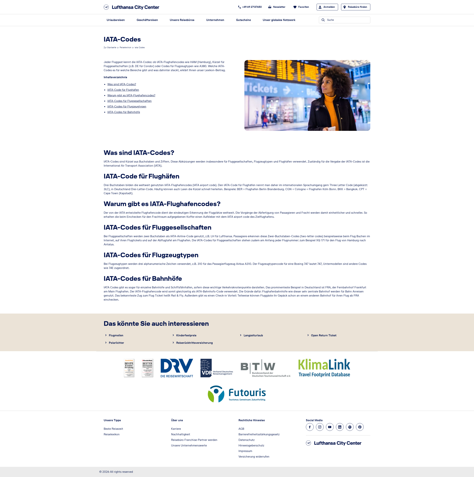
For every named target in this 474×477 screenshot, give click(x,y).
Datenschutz (246, 440)
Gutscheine (243, 20)
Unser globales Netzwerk (279, 20)
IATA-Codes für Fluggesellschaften (129, 101)
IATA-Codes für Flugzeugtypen (126, 106)
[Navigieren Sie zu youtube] (330, 427)
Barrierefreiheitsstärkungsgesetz (259, 434)
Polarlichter (116, 343)
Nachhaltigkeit (180, 434)
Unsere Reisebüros (182, 20)
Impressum (245, 451)
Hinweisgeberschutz (251, 445)
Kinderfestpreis (186, 335)
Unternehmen (215, 20)
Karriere (176, 429)
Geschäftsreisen (147, 20)
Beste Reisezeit (113, 429)
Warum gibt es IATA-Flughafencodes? (131, 95)
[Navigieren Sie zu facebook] (310, 427)
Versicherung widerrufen (253, 456)
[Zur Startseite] (132, 7)
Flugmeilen (116, 335)
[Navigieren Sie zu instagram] (320, 427)
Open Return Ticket (323, 335)
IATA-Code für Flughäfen (123, 90)
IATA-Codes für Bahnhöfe (123, 112)
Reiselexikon (125, 47)
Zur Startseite (110, 47)
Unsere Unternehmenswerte (189, 445)
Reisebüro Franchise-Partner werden (194, 440)
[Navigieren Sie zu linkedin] (340, 427)
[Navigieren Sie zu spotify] (350, 427)
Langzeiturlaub (253, 335)
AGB (241, 429)
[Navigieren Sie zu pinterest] (360, 427)
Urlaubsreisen (116, 20)
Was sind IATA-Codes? (121, 84)
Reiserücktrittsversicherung (194, 343)
